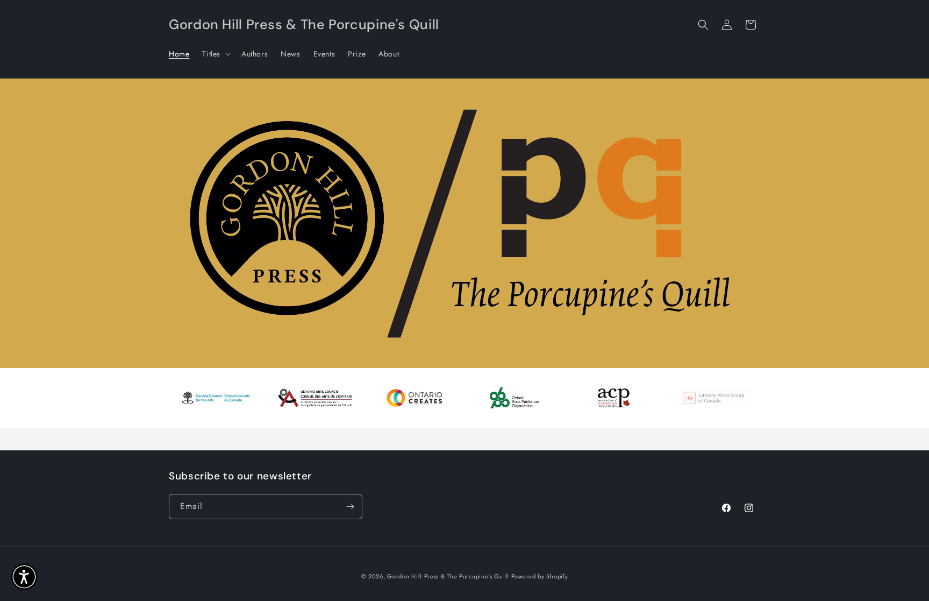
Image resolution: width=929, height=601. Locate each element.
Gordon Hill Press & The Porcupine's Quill (449, 576)
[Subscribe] (350, 506)
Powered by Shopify (539, 576)
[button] (215, 54)
